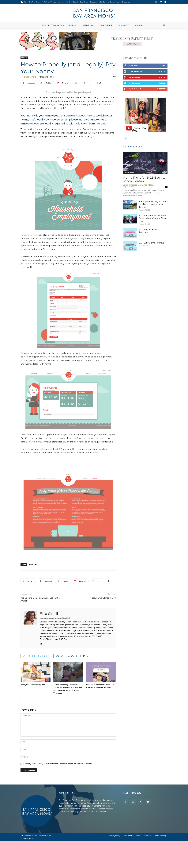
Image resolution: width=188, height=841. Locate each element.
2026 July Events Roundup (152, 243)
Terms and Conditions (131, 836)
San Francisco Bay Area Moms (138, 185)
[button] (164, 25)
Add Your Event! (64, 2)
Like (164, 66)
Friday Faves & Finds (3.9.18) (103, 598)
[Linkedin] (42, 643)
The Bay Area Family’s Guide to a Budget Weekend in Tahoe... (152, 204)
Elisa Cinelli (30, 77)
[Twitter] (165, 2)
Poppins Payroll (29, 235)
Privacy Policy (114, 836)
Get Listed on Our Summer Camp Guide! (104, 2)
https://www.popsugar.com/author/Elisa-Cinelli (55, 618)
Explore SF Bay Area (52, 25)
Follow (162, 71)
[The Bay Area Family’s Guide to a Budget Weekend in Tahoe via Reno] (130, 205)
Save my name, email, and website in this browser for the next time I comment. (57, 764)
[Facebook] (152, 2)
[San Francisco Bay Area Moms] (94, 13)
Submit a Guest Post (80, 2)
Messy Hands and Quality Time (33, 685)
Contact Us (126, 2)
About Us (139, 25)
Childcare (24, 58)
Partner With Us (50, 2)
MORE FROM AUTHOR (71, 656)
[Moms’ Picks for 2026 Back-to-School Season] (145, 163)
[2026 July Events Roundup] (130, 246)
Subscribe (161, 89)
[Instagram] (156, 2)
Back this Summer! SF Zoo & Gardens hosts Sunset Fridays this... (153, 218)
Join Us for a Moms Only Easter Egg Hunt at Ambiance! (40, 599)
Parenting (88, 25)
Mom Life (72, 25)
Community (123, 25)
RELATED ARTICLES (37, 656)
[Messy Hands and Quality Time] (36, 672)
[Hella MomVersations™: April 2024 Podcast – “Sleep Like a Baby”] (101, 672)
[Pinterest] (161, 2)
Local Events (105, 25)
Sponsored (33, 564)
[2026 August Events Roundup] (130, 233)
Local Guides (129, 173)
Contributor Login (160, 836)
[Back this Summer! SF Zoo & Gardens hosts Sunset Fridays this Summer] (130, 219)
